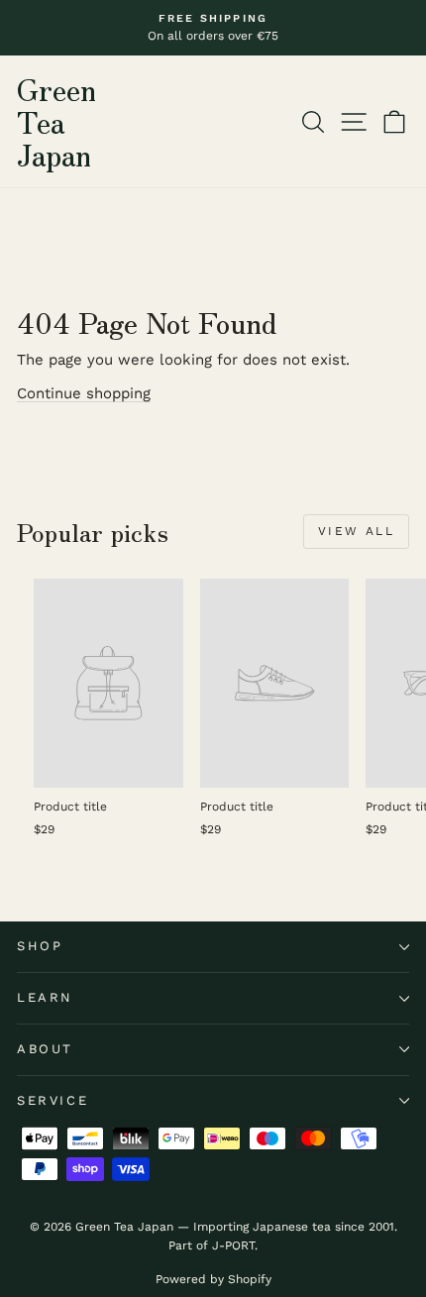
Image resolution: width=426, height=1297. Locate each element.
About (45, 1048)
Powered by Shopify (213, 1279)
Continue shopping (84, 393)
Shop (39, 945)
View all (356, 531)
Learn (45, 997)
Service (52, 1100)
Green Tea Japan (56, 120)
